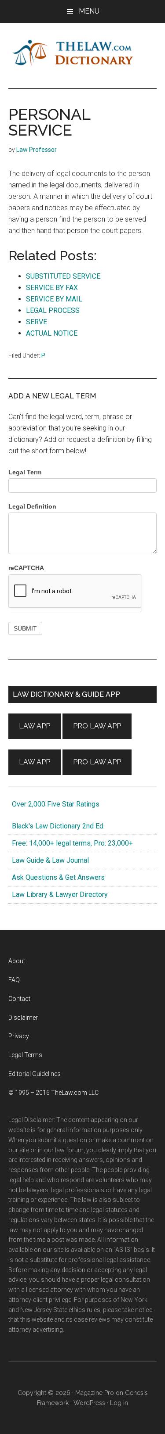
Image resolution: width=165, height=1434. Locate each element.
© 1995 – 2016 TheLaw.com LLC (53, 1092)
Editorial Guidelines (34, 1073)
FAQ (14, 979)
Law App (34, 726)
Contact (19, 998)
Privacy (18, 1036)
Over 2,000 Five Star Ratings (53, 804)
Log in (119, 1402)
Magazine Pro (94, 1392)
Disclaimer (23, 1017)
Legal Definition (32, 506)
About (16, 960)
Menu (89, 11)
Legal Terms (25, 1054)
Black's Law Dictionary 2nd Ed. (56, 826)
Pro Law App (97, 726)
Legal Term (24, 472)
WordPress (89, 1402)
